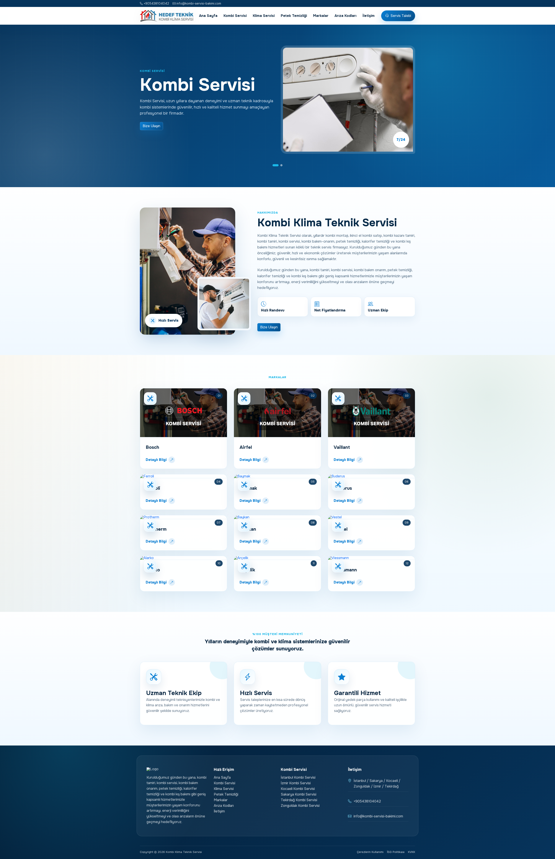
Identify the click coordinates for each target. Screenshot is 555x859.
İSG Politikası (396, 852)
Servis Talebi (400, 15)
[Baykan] (277, 517)
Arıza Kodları (345, 15)
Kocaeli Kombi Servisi (298, 788)
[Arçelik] (277, 558)
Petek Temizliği (294, 15)
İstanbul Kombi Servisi (298, 777)
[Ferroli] (183, 476)
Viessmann (345, 570)
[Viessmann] (371, 558)
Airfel (246, 447)
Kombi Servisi (235, 15)
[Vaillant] (371, 413)
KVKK (411, 852)
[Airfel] (277, 413)
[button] (274, 165)
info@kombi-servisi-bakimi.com (198, 3)
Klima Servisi (264, 15)
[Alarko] (183, 558)
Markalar (320, 15)
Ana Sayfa (208, 15)
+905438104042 (156, 3)
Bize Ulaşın (151, 126)
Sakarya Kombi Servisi (298, 794)
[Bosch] (183, 413)
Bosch (152, 447)
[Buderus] (371, 476)
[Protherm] (183, 517)
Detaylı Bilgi (156, 459)
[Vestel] (371, 517)
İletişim (368, 15)
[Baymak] (277, 476)
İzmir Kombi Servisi (296, 783)
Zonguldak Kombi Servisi (300, 805)
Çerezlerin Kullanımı (370, 852)
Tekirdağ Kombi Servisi (299, 800)
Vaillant (342, 447)
